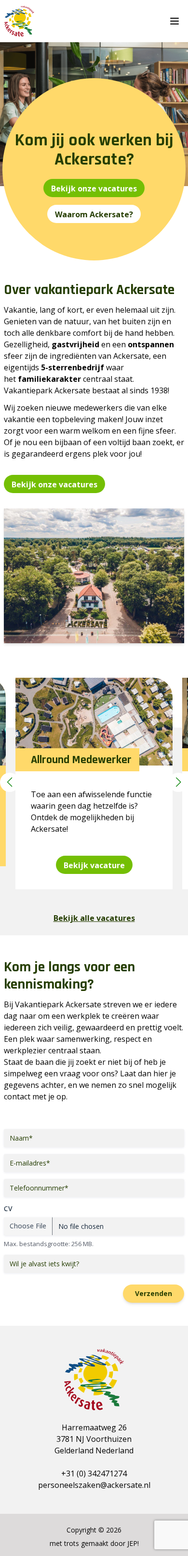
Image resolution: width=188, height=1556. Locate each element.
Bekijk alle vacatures (94, 918)
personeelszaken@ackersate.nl (94, 1485)
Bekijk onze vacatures (94, 188)
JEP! (133, 1543)
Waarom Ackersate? (94, 214)
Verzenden (153, 1293)
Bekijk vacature (94, 865)
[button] (9, 782)
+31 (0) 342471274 (94, 1473)
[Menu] (176, 21)
